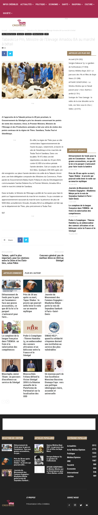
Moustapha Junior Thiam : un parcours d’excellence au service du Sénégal (11, 378)
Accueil (4, 30)
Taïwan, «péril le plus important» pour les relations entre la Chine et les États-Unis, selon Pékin (15, 259)
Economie (53, 4)
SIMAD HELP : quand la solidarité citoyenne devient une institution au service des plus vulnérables (54, 342)
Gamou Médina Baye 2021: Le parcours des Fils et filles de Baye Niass (82, 74)
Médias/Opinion (38, 34)
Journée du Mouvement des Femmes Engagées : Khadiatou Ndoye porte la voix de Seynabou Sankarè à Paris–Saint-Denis (54, 304)
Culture (89, 4)
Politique (40, 4)
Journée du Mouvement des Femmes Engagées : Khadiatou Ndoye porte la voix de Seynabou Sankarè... (22, 475)
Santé (65, 4)
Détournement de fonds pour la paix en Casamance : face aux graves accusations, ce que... (22, 449)
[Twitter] (81, 505)
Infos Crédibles (10, 4)
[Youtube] (87, 505)
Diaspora (76, 4)
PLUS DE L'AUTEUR (32, 273)
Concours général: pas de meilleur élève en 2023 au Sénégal (51, 258)
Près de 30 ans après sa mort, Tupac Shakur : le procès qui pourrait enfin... (22, 462)
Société (6, 13)
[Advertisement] (66, 23)
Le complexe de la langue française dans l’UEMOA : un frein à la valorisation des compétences (81, 209)
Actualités (26, 4)
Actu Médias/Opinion (16, 30)
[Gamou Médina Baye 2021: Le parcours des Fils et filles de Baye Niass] (39, 448)
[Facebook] (69, 505)
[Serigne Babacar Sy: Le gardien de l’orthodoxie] (39, 460)
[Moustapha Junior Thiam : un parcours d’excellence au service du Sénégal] (11, 365)
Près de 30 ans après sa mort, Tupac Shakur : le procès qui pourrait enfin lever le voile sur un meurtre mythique (32, 303)
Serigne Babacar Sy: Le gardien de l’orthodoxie (54, 459)
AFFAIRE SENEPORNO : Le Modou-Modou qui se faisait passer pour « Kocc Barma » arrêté (55, 470)
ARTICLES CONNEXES (12, 273)
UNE (46, 34)
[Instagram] (75, 505)
